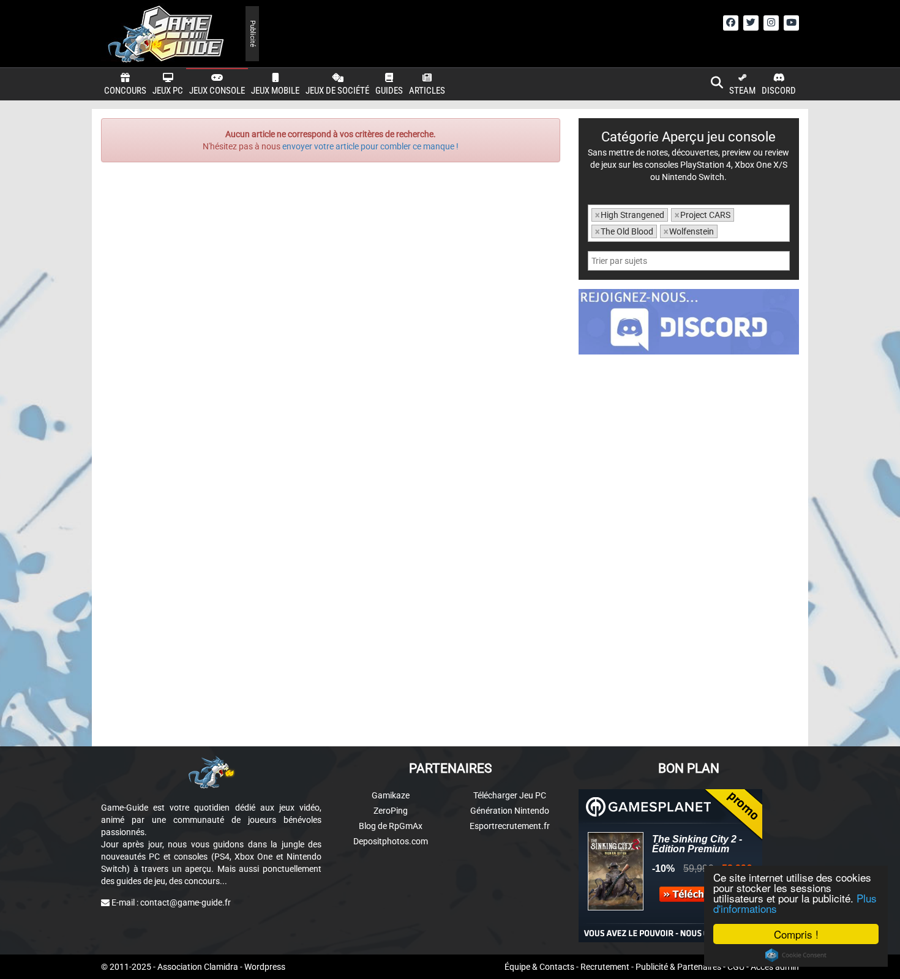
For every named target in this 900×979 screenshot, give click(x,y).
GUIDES (389, 90)
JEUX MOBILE (275, 90)
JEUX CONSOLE (217, 90)
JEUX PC (167, 90)
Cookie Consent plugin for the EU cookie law (796, 955)
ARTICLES (427, 90)
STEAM (742, 90)
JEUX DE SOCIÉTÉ (337, 90)
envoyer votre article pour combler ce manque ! (370, 146)
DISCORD (779, 90)
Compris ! (796, 934)
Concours (125, 90)
